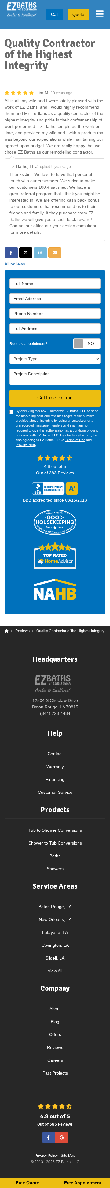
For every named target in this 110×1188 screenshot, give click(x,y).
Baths (55, 855)
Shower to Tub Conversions (55, 843)
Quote (78, 14)
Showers (55, 868)
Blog (55, 1021)
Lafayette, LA (55, 932)
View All (55, 970)
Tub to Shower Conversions (55, 830)
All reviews (15, 264)
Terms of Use (75, 440)
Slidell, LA (55, 958)
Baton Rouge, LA (55, 906)
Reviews (55, 1047)
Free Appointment (82, 1182)
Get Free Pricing (55, 397)
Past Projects (55, 1073)
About (55, 1008)
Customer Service (55, 792)
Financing (55, 779)
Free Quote (27, 1182)
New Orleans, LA (55, 919)
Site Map (68, 1155)
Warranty (55, 766)
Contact (55, 753)
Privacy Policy (26, 445)
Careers (55, 1060)
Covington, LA (55, 945)
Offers (55, 1034)
